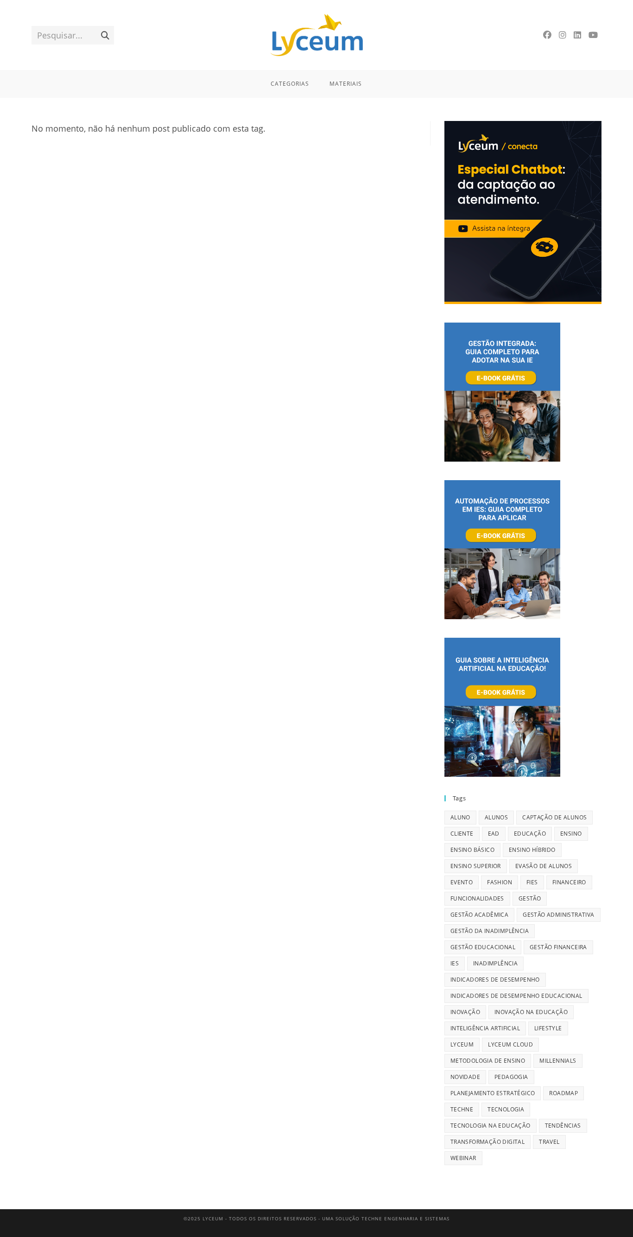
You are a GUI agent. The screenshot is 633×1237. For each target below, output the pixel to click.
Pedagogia (511, 1077)
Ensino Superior (475, 866)
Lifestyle (548, 1028)
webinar (463, 1158)
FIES (532, 882)
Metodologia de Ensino (487, 1061)
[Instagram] (562, 35)
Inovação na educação (531, 1012)
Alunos (496, 817)
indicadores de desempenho (495, 979)
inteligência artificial (485, 1028)
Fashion (499, 882)
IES (454, 963)
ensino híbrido (532, 850)
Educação (530, 833)
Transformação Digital (487, 1142)
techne (461, 1109)
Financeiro (569, 882)
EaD (494, 833)
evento (461, 882)
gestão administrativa (558, 915)
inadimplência (495, 963)
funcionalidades (477, 898)
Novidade (465, 1077)
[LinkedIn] (577, 35)
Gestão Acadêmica (479, 915)
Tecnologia (505, 1109)
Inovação (465, 1012)
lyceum (462, 1044)
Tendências (563, 1125)
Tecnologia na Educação (490, 1125)
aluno (460, 817)
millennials (557, 1061)
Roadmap (563, 1093)
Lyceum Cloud (510, 1044)
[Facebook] (547, 35)
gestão (530, 898)
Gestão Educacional (482, 947)
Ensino (571, 833)
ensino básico (472, 850)
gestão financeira (558, 947)
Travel (549, 1142)
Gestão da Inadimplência (489, 931)
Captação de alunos (554, 817)
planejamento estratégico (492, 1093)
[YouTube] (593, 35)
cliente (462, 833)
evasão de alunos (543, 866)
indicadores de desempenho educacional (516, 996)
